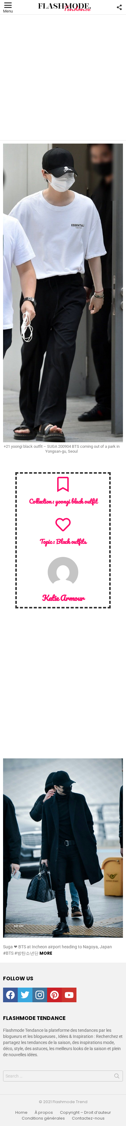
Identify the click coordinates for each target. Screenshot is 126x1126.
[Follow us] (119, 7)
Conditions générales (43, 1118)
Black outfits (71, 541)
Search (117, 1077)
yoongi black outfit (76, 501)
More (45, 953)
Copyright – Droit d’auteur (85, 1112)
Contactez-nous (88, 1118)
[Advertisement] (63, 77)
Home (21, 1112)
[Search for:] (63, 1076)
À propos (44, 1112)
